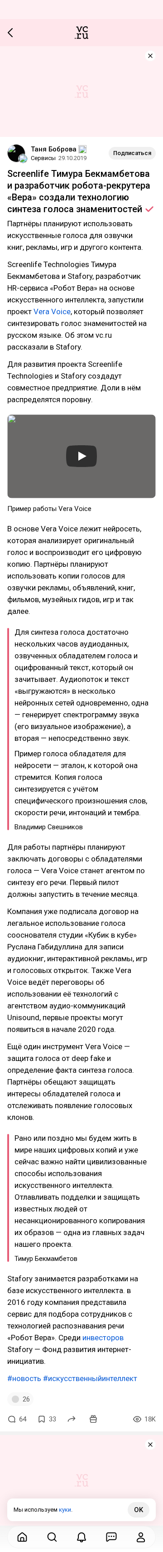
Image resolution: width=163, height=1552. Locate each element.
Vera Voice (52, 311)
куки (65, 1509)
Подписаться (132, 153)
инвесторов (103, 1337)
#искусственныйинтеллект (90, 1378)
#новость (24, 1378)
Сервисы (43, 158)
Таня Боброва (54, 149)
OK (138, 1510)
